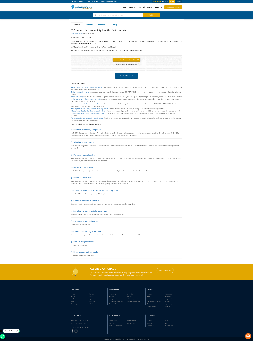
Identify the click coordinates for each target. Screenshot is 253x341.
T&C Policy (112, 323)
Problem (77, 25)
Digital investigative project (80, 92)
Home (124, 7)
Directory (149, 323)
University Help (151, 306)
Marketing (129, 296)
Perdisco (149, 294)
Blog (166, 323)
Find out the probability (83, 242)
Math (72, 299)
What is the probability (83, 167)
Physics (73, 294)
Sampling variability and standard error (90, 211)
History (73, 301)
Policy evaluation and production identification (87, 118)
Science (90, 296)
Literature (150, 299)
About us (132, 7)
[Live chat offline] (248, 336)
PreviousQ (102, 25)
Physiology (74, 304)
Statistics (91, 304)
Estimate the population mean (86, 221)
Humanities (91, 301)
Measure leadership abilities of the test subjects (87, 87)
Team (139, 7)
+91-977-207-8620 (79, 1)
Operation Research (115, 304)
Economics (129, 294)
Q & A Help (168, 306)
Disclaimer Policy (131, 321)
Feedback (89, 25)
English (90, 299)
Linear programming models (85, 252)
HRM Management (132, 299)
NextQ (114, 25)
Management (113, 299)
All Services (147, 7)
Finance (111, 296)
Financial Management (133, 301)
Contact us (158, 7)
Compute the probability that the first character (87, 104)
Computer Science (170, 299)
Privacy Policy (113, 321)
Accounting (112, 294)
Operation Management (116, 301)
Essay (148, 296)
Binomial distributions (82, 178)
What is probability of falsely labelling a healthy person (89, 109)
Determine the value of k (83, 155)
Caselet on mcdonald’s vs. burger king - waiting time (95, 190)
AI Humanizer (169, 325)
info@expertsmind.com (110, 1)
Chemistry (91, 294)
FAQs (166, 321)
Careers (149, 321)
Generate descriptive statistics (86, 200)
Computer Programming (154, 301)
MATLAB (167, 301)
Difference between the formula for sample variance (88, 113)
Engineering (168, 304)
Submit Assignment (173, 7)
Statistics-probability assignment (87, 129)
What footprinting (77, 97)
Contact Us (150, 325)
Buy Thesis (168, 296)
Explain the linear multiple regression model (86, 99)
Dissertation (168, 294)
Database (150, 304)
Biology (73, 296)
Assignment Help (77, 33)
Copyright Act (130, 323)
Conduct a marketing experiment (87, 231)
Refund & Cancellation (115, 325)
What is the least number (84, 142)
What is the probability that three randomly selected (88, 111)
